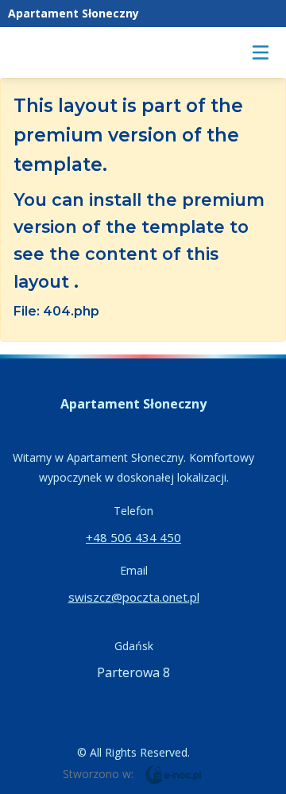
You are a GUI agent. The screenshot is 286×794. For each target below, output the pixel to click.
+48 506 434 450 (133, 537)
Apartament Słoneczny (73, 13)
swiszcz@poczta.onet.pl (133, 597)
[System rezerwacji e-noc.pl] (173, 773)
